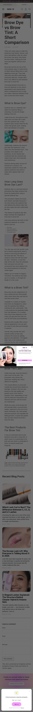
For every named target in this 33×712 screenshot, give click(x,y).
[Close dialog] (32, 347)
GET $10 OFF (24, 360)
